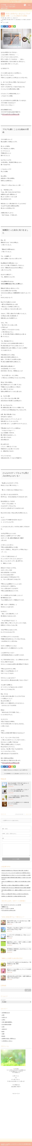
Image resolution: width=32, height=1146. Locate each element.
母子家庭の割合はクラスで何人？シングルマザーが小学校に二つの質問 (16, 875)
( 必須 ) (5, 828)
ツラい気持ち (23, 19)
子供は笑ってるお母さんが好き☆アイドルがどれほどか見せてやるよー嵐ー (19, 928)
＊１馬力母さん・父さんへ (7, 1040)
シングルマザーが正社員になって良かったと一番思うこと (19, 935)
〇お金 (3, 1026)
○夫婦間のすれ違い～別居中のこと (9, 1038)
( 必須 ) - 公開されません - (9, 833)
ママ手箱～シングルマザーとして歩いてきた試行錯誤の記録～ (8, 6)
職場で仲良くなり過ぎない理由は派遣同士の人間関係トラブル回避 (15, 885)
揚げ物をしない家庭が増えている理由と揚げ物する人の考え (14, 896)
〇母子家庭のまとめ (6, 1012)
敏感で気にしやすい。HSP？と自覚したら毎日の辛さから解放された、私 (19, 942)
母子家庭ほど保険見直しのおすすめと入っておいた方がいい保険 (19, 949)
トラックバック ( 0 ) (19, 814)
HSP (7, 19)
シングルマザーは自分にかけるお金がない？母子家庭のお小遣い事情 (19, 963)
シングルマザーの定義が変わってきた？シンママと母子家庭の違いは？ (18, 790)
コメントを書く (5, 22)
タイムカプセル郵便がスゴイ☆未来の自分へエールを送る (18, 803)
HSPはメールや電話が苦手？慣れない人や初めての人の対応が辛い (15, 893)
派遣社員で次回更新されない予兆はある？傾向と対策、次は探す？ (15, 870)
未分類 (3, 1031)
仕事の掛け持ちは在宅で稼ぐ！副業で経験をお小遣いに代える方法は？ (19, 977)
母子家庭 (4, 19)
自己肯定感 (18, 19)
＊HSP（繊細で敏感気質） (7, 1022)
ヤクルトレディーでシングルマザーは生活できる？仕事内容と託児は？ (16, 872)
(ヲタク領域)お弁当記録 (6, 1024)
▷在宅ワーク (9, 17)
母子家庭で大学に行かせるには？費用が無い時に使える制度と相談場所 (16, 887)
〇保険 (3, 1033)
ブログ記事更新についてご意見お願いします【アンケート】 (16, 773)
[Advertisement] (16, 1116)
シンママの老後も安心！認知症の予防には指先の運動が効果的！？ (18, 796)
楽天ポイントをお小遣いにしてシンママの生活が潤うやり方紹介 (19, 970)
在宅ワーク (13, 19)
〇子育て (3, 1019)
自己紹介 (3, 1036)
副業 (9, 19)
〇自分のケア (15, 17)
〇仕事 (3, 1014)
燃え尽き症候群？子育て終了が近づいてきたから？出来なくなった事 (18, 784)
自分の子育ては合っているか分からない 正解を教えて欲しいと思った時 (18, 921)
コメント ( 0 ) (28, 814)
